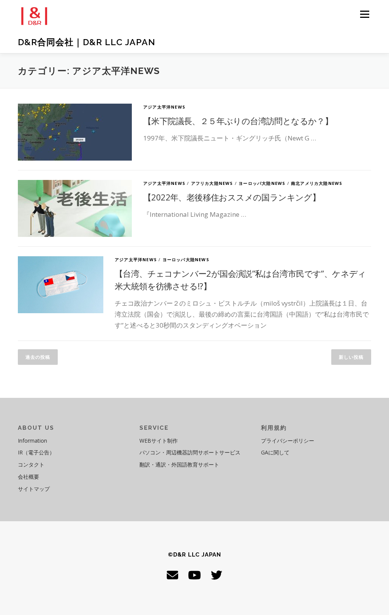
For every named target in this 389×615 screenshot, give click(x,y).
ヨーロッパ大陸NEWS (262, 183)
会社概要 (28, 476)
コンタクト (31, 464)
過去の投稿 (37, 357)
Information (32, 440)
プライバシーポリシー (287, 440)
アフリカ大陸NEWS (212, 183)
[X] (216, 575)
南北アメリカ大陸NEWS (316, 183)
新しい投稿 (351, 357)
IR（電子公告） (36, 452)
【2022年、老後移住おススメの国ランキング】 (231, 197)
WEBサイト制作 (158, 440)
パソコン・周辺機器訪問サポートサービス (189, 452)
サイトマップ (34, 488)
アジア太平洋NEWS (164, 107)
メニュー (364, 14)
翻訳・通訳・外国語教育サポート (179, 464)
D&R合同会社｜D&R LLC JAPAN (86, 42)
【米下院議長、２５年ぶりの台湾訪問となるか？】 (238, 120)
